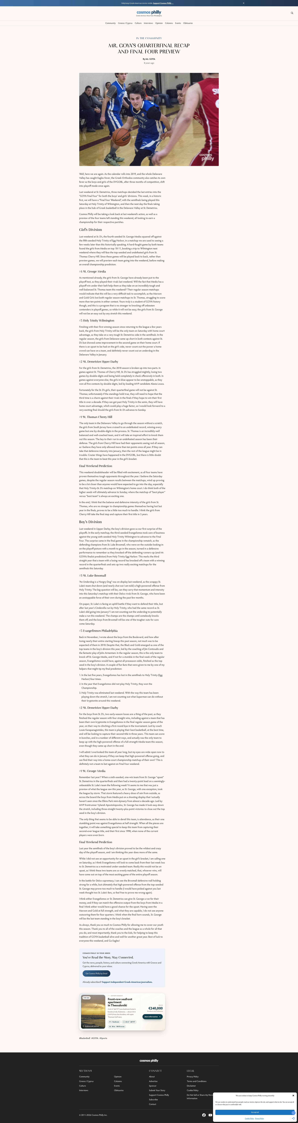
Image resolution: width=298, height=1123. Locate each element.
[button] (293, 1095)
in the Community (149, 38)
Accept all (255, 1112)
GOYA (95, 1038)
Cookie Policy (249, 1118)
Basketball (85, 1038)
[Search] (292, 13)
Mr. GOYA (150, 58)
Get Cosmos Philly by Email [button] (96, 973)
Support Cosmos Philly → (163, 3)
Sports (104, 1038)
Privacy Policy (259, 1118)
